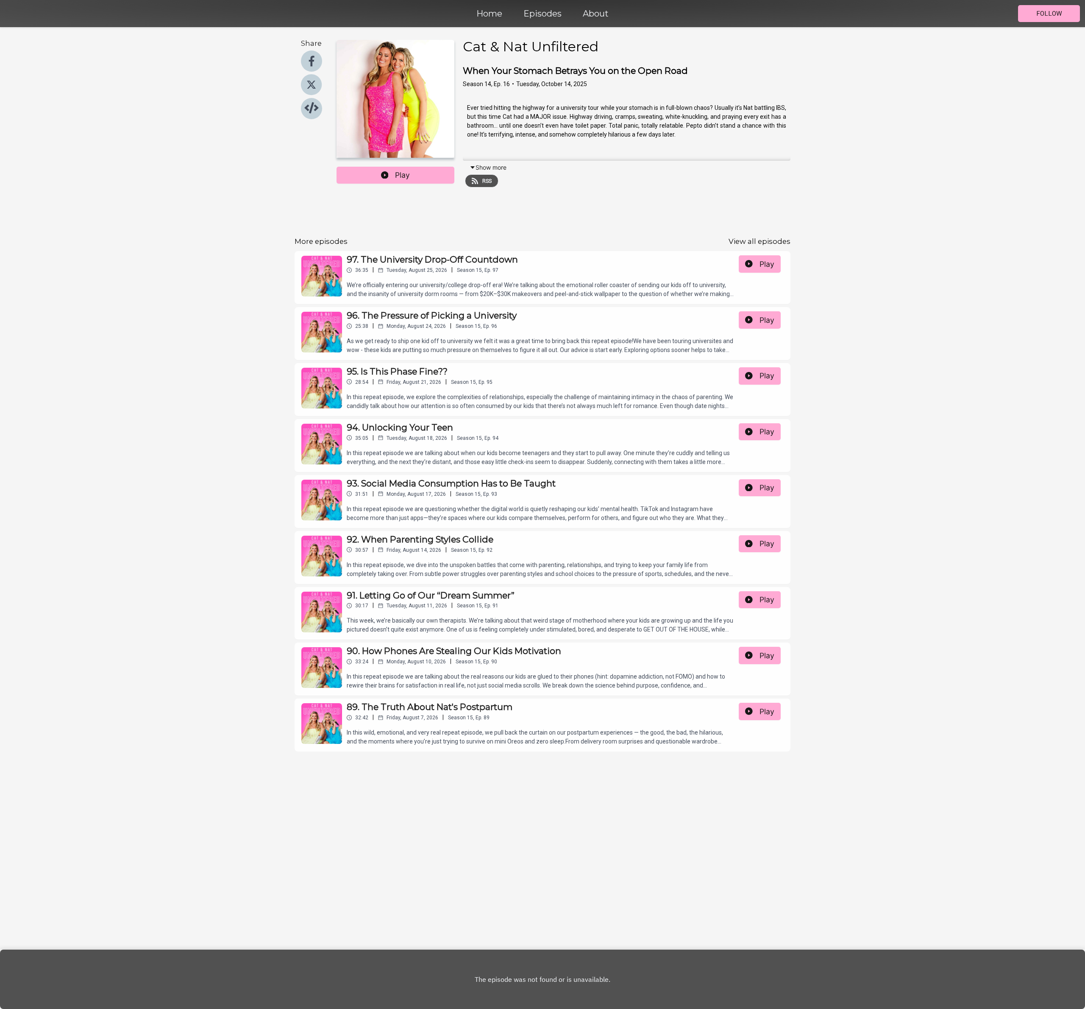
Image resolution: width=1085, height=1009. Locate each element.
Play (402, 174)
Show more (491, 167)
